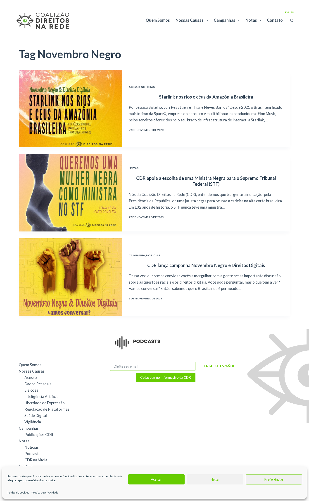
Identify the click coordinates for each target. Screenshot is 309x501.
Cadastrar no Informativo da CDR (165, 377)
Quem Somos (158, 20)
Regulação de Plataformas (46, 409)
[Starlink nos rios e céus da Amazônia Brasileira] (70, 108)
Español (227, 366)
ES (292, 12)
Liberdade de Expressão (44, 402)
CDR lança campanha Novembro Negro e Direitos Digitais (206, 265)
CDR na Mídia (35, 460)
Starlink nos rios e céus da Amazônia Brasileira (206, 96)
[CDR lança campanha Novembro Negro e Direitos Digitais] (70, 277)
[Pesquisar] (292, 20)
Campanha (137, 255)
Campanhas (224, 20)
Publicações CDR (38, 434)
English (211, 366)
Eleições (31, 390)
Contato (275, 20)
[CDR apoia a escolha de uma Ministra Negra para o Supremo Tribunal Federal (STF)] (70, 192)
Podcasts (32, 453)
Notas (251, 20)
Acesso (134, 87)
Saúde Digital (35, 415)
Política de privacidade (44, 492)
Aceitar (156, 479)
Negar (215, 479)
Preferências (274, 479)
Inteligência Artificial (41, 396)
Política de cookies (18, 492)
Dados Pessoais (37, 383)
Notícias (148, 87)
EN (287, 12)
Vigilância (32, 421)
